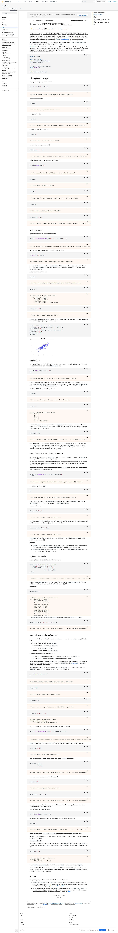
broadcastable (74, 663)
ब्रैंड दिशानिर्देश (71, 922)
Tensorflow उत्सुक (34, 47)
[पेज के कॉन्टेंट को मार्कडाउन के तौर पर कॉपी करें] (69, 24)
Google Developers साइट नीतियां (41, 904)
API (29, 1)
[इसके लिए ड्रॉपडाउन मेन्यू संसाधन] (39, 1)
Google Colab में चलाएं (37, 29)
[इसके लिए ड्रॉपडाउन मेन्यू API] (32, 1)
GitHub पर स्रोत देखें (51, 29)
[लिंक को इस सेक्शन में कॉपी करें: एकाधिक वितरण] (41, 361)
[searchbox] (9, 13)
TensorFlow (32, 20)
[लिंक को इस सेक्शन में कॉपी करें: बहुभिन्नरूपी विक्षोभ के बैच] (47, 557)
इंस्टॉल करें (18, 1)
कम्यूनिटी (44, 1)
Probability (5, 6)
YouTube (22, 924)
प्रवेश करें (114, 1)
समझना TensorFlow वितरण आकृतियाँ (56, 886)
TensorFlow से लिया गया (73, 924)
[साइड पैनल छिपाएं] (16, 930)
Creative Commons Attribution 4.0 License (56, 903)
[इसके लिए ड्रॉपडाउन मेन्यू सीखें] (26, 1)
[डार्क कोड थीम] (85, 55)
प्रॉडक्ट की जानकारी (72, 917)
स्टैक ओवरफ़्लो (71, 920)
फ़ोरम (21, 917)
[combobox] (88, 1)
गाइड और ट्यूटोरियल (13, 8)
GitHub (109, 1)
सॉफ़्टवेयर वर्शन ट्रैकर (72, 915)
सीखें (23, 1)
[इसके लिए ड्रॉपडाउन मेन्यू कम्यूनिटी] (47, 1)
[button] (8, 90)
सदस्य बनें (102, 930)
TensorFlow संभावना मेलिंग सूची (62, 39)
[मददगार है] (85, 21)
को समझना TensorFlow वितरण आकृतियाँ (70, 38)
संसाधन (36, 1)
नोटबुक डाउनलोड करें (64, 29)
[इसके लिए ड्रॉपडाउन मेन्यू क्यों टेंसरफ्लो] (56, 1)
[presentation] (46, 459)
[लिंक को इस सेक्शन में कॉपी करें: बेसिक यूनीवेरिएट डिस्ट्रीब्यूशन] (49, 78)
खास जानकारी (4, 8)
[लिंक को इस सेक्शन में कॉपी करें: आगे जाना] (37, 876)
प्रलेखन (69, 891)
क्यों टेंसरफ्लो (52, 1)
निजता (24, 930)
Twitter (21, 922)
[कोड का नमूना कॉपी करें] (87, 55)
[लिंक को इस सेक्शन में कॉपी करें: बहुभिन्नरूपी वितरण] (43, 230)
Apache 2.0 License (78, 903)
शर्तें (20, 930)
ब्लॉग (21, 915)
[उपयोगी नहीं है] (87, 21)
